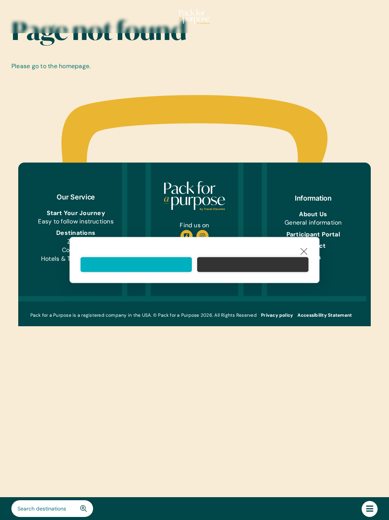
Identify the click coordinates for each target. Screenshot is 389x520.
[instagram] (202, 236)
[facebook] (186, 236)
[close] (304, 251)
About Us (313, 214)
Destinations (75, 233)
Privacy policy (277, 315)
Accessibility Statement (324, 315)
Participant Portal (313, 234)
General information (313, 223)
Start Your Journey (76, 213)
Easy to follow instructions (75, 221)
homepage (74, 66)
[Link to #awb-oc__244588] (370, 509)
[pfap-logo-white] (194, 184)
